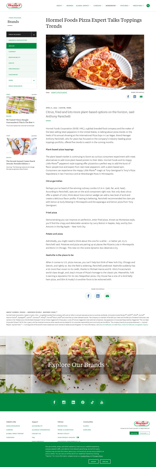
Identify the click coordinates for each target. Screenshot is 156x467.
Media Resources (15, 86)
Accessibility (37, 426)
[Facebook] (128, 96)
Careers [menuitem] (98, 5)
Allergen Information (41, 430)
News (11, 80)
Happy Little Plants (59, 92)
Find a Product (38, 441)
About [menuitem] (59, 5)
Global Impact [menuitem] (83, 5)
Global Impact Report (15, 433)
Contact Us (36, 433)
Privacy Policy (63, 433)
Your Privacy (67, 437)
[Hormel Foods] (14, 5)
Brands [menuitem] (70, 5)
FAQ (33, 437)
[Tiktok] (92, 402)
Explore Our (77, 364)
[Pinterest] (83, 402)
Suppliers (87, 430)
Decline (105, 461)
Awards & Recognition (18, 40)
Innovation (13, 74)
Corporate (143, 433)
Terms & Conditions (65, 430)
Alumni (86, 426)
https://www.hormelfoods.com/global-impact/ (132, 324)
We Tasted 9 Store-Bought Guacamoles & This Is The (19, 120)
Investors (10, 437)
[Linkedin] (134, 96)
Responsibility (14, 57)
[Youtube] (102, 402)
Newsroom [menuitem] (111, 5)
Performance (14, 69)
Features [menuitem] (124, 5)
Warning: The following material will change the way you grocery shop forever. (20, 168)
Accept (93, 461)
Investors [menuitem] (138, 5)
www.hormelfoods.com (106, 324)
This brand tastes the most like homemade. (20, 125)
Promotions (62, 426)
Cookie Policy (85, 456)
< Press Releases (14, 18)
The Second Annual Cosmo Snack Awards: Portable (20, 162)
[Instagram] (64, 402)
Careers (9, 430)
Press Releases (15, 34)
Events (11, 63)
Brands (12, 46)
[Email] (141, 96)
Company (12, 51)
